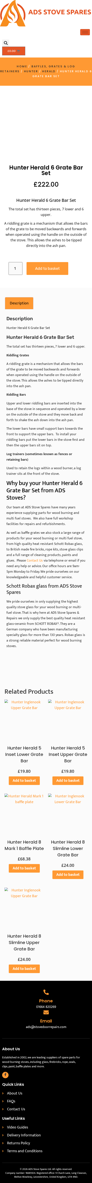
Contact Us (35, 560)
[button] (5, 43)
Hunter (31, 71)
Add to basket (47, 268)
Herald (48, 71)
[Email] (46, 1012)
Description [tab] (19, 303)
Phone (46, 1001)
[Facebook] (5, 1075)
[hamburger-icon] (85, 32)
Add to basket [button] (24, 780)
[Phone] (46, 992)
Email (46, 1021)
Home (22, 66)
